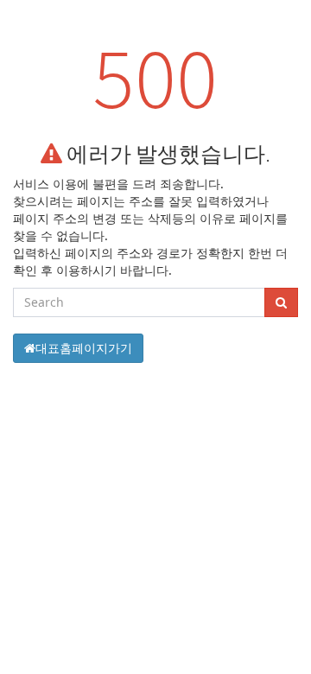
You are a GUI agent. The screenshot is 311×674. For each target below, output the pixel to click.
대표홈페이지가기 (83, 348)
